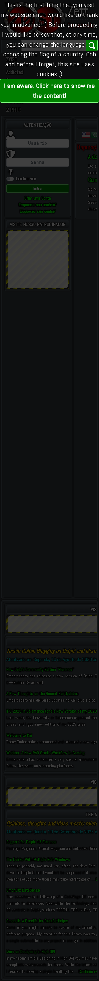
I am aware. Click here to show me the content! (49, 90)
